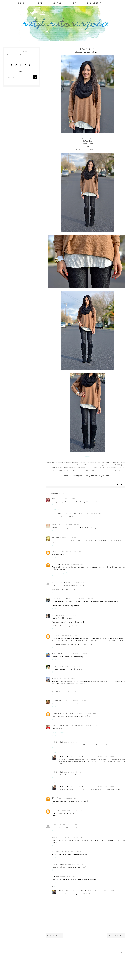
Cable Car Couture (58, 732)
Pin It (87, 457)
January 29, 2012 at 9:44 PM (88, 713)
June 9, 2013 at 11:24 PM (94, 513)
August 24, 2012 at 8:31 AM (72, 772)
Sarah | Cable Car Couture (64, 726)
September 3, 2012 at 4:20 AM (68, 798)
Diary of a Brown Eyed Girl (65, 713)
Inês (54, 678)
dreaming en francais (62, 599)
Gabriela (56, 525)
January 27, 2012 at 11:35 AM (71, 635)
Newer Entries (54, 935)
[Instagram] (26, 65)
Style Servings (59, 582)
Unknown (56, 635)
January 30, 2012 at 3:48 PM (87, 726)
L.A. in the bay (58, 666)
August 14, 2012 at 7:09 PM (72, 742)
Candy (55, 798)
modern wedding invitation (71, 513)
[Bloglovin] (30, 65)
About (38, 3)
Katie (54, 499)
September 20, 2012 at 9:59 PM (66, 825)
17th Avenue (56, 948)
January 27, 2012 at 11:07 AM (67, 615)
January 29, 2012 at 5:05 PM (65, 678)
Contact (58, 3)
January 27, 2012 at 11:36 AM (77, 654)
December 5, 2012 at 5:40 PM (105, 891)
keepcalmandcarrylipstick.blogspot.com (65, 573)
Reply (54, 505)
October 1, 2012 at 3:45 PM (72, 852)
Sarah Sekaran (59, 564)
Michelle (56, 552)
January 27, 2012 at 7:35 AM (76, 582)
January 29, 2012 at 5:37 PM (77, 701)
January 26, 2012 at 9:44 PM (69, 537)
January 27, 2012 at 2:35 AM (75, 564)
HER (53, 825)
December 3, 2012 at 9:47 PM (70, 876)
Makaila (55, 537)
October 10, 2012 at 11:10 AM (73, 864)
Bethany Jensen (59, 654)
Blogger (81, 948)
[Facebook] (12, 65)
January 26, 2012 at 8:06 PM (70, 525)
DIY (75, 3)
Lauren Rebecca (59, 701)
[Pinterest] (21, 65)
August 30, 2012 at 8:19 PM (104, 756)
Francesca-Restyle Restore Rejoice (75, 756)
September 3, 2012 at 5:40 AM (71, 810)
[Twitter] (17, 65)
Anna (54, 615)
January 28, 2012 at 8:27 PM (74, 666)
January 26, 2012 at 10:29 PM (71, 552)
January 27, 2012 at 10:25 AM (83, 599)
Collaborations (97, 3)
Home (21, 3)
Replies (56, 509)
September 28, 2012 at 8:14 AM (74, 837)
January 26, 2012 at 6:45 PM (66, 499)
